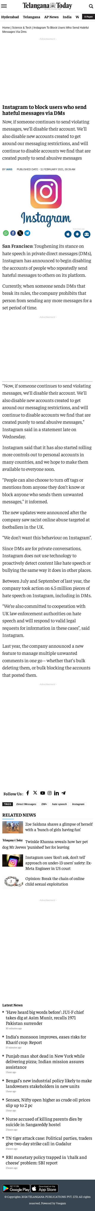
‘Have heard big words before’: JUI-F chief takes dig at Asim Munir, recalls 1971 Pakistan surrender (45, 1017)
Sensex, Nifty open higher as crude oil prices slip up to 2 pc (48, 1102)
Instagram (78, 804)
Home (6, 27)
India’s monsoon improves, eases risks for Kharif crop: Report (46, 1039)
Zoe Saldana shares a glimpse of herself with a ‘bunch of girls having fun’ (58, 826)
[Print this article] (86, 235)
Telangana (31, 16)
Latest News (12, 1004)
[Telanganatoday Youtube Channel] (42, 793)
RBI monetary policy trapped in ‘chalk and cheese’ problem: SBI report (46, 1159)
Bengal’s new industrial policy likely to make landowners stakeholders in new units (49, 1083)
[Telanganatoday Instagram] (49, 793)
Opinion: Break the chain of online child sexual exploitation (54, 881)
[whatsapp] (6, 233)
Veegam (61, 1203)
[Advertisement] (47, 734)
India (67, 16)
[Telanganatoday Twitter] (35, 793)
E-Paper (88, 16)
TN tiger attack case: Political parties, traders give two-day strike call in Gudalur (49, 1140)
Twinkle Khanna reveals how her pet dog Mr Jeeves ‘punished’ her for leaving (45, 844)
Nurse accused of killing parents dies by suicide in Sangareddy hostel (44, 1121)
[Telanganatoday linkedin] (56, 793)
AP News (51, 16)
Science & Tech (21, 27)
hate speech (59, 804)
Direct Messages (26, 804)
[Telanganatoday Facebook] (27, 793)
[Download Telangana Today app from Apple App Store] (68, 235)
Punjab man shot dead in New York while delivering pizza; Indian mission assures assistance (45, 1061)
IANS (9, 169)
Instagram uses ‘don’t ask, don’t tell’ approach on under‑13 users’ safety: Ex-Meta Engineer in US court (58, 862)
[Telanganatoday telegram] (63, 793)
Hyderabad (10, 16)
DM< (44, 804)
